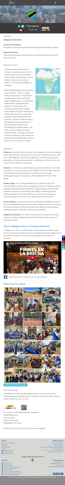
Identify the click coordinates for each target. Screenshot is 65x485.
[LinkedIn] (63, 244)
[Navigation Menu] (55, 2)
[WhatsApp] (63, 246)
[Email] (63, 248)
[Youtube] (59, 474)
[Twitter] (56, 474)
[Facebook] (54, 474)
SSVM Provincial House (57, 460)
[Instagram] (62, 474)
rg (55, 466)
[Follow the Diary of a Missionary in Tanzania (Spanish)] (6, 277)
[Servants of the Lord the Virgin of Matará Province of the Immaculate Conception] (12, 2)
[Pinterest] (63, 241)
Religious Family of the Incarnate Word (32, 457)
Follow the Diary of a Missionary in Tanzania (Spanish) (28, 277)
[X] (63, 239)
